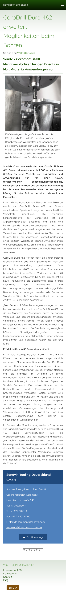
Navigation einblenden (15, 4)
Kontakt (7, 576)
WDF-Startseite (26, 52)
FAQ (5, 580)
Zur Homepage (34, 537)
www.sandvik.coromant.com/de (24, 527)
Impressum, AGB (12, 570)
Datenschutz (10, 573)
